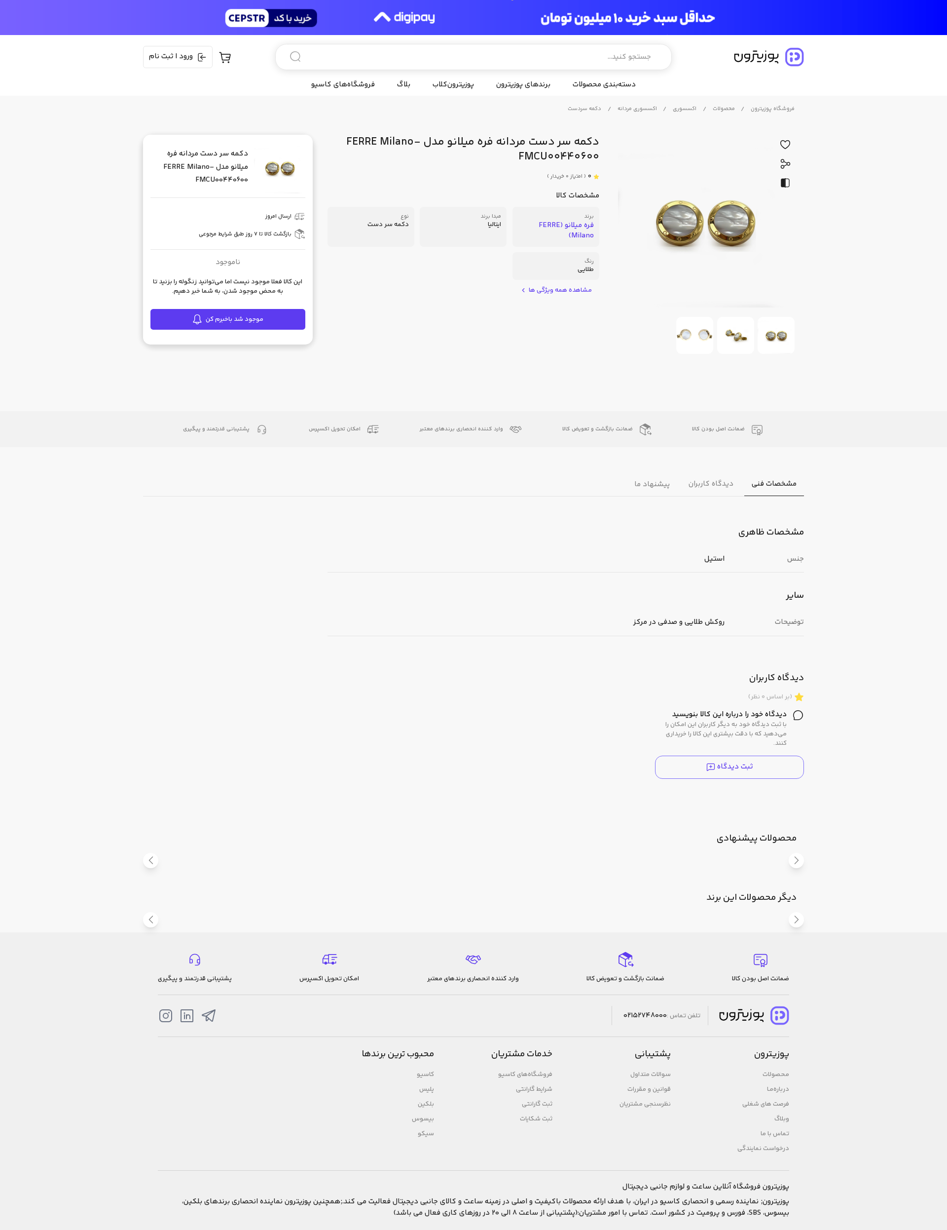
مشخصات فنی (774, 484)
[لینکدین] (187, 1016)
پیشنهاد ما (652, 484)
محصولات (724, 109)
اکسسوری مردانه (637, 109)
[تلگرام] (209, 1016)
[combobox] (473, 57)
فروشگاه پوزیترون (773, 109)
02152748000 (645, 1015)
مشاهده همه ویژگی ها (560, 290)
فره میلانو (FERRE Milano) (566, 230)
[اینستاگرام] (166, 1016)
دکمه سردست (584, 109)
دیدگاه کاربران (711, 484)
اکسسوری (684, 109)
